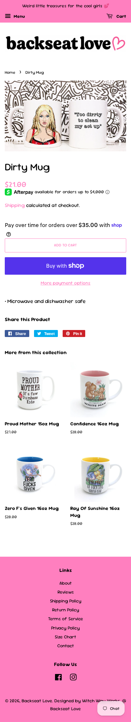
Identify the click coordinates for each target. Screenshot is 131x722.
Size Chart (65, 637)
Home (10, 72)
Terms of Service (65, 619)
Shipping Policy (65, 601)
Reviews (66, 592)
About (65, 583)
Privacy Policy (65, 628)
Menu (18, 16)
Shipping (15, 205)
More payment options (66, 283)
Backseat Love (37, 701)
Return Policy (65, 610)
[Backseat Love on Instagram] (73, 678)
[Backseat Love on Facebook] (58, 678)
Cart (120, 16)
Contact (65, 646)
